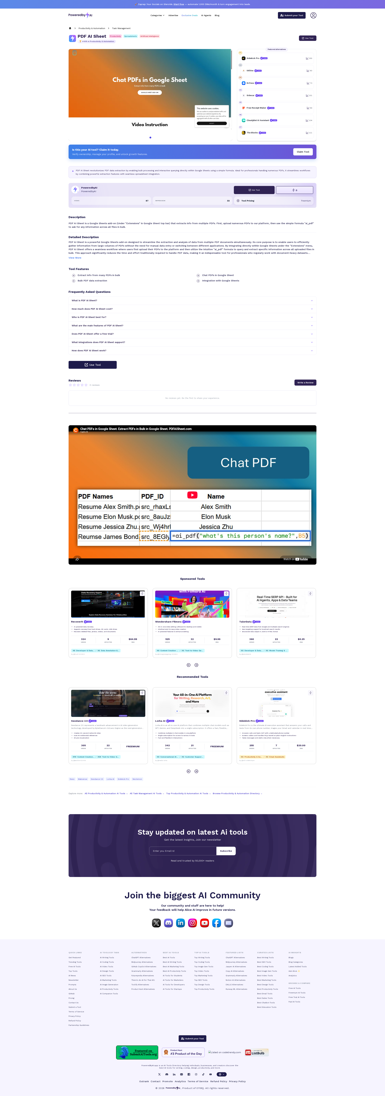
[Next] (196, 665)
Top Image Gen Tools (203, 967)
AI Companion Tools (109, 994)
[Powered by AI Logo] (80, 15)
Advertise (173, 15)
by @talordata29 (161, 654)
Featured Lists (234, 953)
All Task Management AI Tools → (147, 793)
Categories (156, 15)
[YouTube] (210, 1074)
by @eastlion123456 (246, 760)
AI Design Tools (107, 971)
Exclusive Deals (190, 15)
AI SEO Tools (105, 976)
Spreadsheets (130, 36)
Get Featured (75, 958)
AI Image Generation (109, 985)
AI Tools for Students (172, 976)
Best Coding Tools (265, 967)
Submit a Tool (75, 1007)
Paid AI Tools (294, 1002)
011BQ (200, 1088)
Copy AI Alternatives (235, 971)
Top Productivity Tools (204, 989)
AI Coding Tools (107, 962)
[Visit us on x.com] (156, 923)
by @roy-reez (76, 760)
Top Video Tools (201, 971)
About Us (73, 989)
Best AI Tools (169, 958)
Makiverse (82, 779)
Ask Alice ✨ (294, 971)
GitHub (72, 994)
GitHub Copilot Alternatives (143, 967)
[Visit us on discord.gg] (168, 923)
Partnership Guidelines (79, 1025)
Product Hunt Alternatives (143, 989)
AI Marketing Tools (108, 980)
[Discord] (166, 1074)
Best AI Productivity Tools (174, 971)
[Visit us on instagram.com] (192, 923)
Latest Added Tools (298, 967)
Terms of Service (76, 1012)
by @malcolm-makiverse (164, 760)
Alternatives (139, 953)
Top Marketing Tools (203, 976)
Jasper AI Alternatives (236, 967)
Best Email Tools (264, 994)
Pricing (71, 998)
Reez (72, 779)
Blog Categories (296, 962)
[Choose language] (222, 1074)
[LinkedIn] (174, 1074)
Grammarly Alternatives (142, 971)
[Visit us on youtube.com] (205, 923)
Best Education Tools (266, 1007)
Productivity (115, 36)
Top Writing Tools (202, 958)
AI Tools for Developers (174, 985)
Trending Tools (75, 962)
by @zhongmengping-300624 (82, 654)
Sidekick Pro (123, 779)
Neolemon (137, 779)
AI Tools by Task (109, 953)
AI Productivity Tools (109, 989)
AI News (72, 976)
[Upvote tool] (142, 593)
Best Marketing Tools (266, 980)
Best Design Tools (265, 985)
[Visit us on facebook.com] (217, 923)
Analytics (293, 976)
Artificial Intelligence (149, 36)
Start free (179, 4)
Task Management (121, 28)
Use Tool (309, 38)
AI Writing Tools (107, 958)
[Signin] (313, 15)
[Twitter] (159, 1074)
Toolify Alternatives (140, 985)
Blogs (291, 958)
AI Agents (206, 15)
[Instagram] (196, 1074)
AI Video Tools (106, 967)
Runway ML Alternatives (236, 989)
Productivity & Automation (92, 28)
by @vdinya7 (243, 654)
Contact (155, 1081)
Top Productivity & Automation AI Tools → (188, 793)
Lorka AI (110, 779)
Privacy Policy (75, 1016)
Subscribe (226, 850)
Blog (217, 15)
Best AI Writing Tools (172, 962)
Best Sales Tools (265, 998)
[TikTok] (203, 1074)
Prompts (72, 985)
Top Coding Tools (202, 962)
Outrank (144, 1081)
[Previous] (188, 665)
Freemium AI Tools (297, 993)
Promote (167, 1081)
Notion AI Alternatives (235, 980)
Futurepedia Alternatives (142, 976)
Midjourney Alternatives (142, 962)
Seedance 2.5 (97, 779)
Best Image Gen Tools (267, 971)
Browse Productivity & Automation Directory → (237, 793)
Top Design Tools (202, 985)
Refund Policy (75, 1021)
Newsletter (74, 980)
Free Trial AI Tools (297, 997)
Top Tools (73, 971)
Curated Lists (265, 953)
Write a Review (305, 382)
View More (75, 257)
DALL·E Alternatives (234, 985)
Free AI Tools (75, 967)
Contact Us (74, 1003)
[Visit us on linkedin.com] (180, 923)
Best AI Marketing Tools (173, 967)
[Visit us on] (229, 923)
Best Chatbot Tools (266, 1003)
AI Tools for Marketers (173, 980)
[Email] (181, 1074)
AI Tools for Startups (172, 989)
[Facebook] (189, 1074)
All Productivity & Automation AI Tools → (106, 793)
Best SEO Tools (264, 962)
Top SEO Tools (200, 980)
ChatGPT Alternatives (141, 958)
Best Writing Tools (265, 958)
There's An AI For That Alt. (143, 980)
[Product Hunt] (183, 1052)
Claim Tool (303, 151)
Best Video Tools (265, 976)
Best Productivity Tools (267, 989)
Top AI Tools (201, 953)
